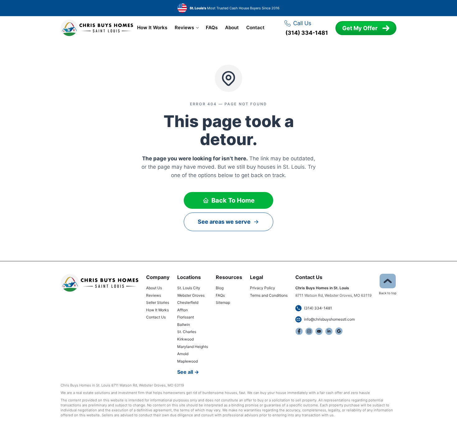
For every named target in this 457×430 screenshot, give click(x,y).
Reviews (184, 27)
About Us (154, 288)
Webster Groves (191, 295)
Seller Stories (157, 302)
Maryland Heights (192, 346)
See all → (188, 372)
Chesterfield (187, 302)
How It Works (152, 27)
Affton (182, 310)
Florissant (185, 317)
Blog (220, 288)
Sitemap (223, 302)
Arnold (182, 353)
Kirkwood (185, 339)
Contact (255, 27)
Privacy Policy (262, 288)
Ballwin (183, 324)
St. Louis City (188, 288)
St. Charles (186, 331)
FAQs (212, 27)
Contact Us (156, 317)
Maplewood (187, 361)
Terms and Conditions (269, 295)
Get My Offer (359, 28)
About (232, 27)
